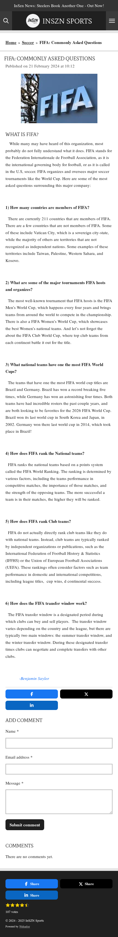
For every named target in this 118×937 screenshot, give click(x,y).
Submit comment (25, 825)
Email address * (19, 757)
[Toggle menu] (112, 20)
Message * (14, 783)
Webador (24, 926)
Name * (12, 731)
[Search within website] (6, 20)
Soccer (28, 42)
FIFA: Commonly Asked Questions (71, 42)
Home (10, 42)
